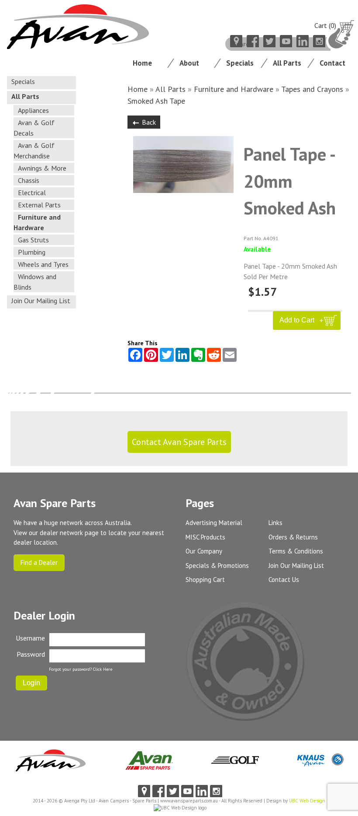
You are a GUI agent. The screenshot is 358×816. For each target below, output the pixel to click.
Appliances (33, 110)
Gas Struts (33, 239)
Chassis (28, 180)
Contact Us (283, 579)
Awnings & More (42, 168)
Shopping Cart (205, 579)
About (189, 63)
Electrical (32, 192)
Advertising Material (214, 522)
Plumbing (31, 252)
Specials (240, 63)
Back (149, 122)
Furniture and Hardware (233, 89)
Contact (332, 63)
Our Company (204, 551)
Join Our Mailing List (40, 300)
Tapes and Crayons (312, 89)
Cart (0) (325, 25)
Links (275, 522)
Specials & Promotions (217, 565)
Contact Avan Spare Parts (179, 442)
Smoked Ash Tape (156, 101)
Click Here (102, 669)
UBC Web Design (307, 801)
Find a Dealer (39, 562)
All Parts (287, 63)
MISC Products (205, 537)
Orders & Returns (293, 537)
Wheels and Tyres (43, 264)
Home (142, 63)
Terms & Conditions (295, 551)
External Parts (39, 204)
